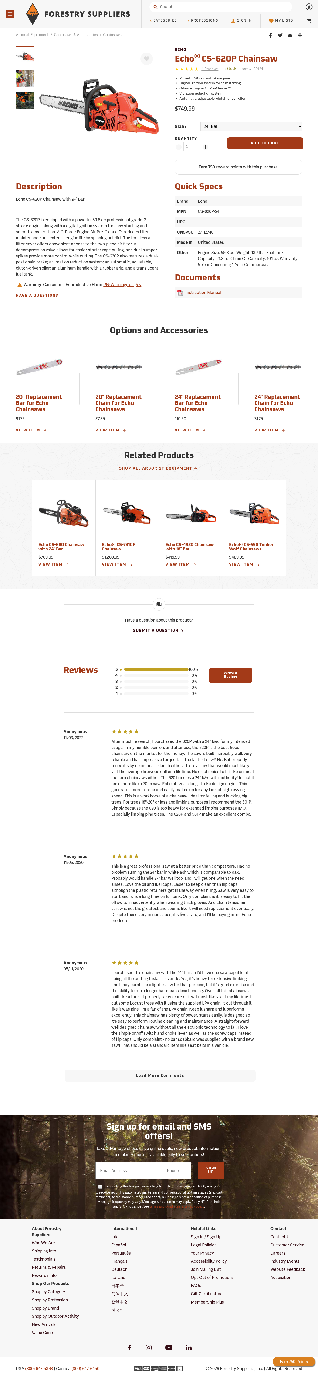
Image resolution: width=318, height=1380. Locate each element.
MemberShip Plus (207, 1302)
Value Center (44, 1332)
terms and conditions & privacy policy (177, 1206)
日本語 (117, 1285)
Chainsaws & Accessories (76, 34)
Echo (180, 50)
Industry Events (285, 1261)
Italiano (118, 1277)
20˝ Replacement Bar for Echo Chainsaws (39, 404)
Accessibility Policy (209, 1261)
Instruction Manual (202, 292)
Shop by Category (48, 1291)
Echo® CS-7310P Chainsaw (118, 547)
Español (118, 1245)
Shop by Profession (50, 1300)
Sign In (244, 21)
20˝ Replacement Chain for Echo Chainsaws (118, 404)
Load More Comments (160, 1076)
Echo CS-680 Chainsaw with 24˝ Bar (61, 547)
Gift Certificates (206, 1293)
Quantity (186, 139)
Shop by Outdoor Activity (55, 1316)
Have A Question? (37, 296)
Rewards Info (44, 1275)
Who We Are (43, 1242)
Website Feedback (287, 1269)
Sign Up (211, 1170)
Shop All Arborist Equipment (155, 469)
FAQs (196, 1285)
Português (121, 1253)
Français (119, 1261)
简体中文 (119, 1293)
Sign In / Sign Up (206, 1236)
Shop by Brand (45, 1308)
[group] (25, 56)
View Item (29, 430)
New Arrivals (44, 1324)
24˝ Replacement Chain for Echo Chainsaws (277, 404)
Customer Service (287, 1245)
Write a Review (230, 675)
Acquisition (280, 1277)
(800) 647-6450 (85, 1368)
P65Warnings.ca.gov (122, 284)
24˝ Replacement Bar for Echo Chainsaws (198, 404)
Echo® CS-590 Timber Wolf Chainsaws (251, 547)
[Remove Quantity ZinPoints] (179, 147)
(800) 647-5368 (39, 1368)
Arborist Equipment (32, 34)
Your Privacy (202, 1253)
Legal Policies (204, 1245)
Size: (180, 127)
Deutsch (119, 1269)
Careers (277, 1253)
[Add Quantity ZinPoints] (205, 147)
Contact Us (281, 1236)
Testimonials (43, 1259)
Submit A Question (156, 631)
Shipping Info (44, 1251)
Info (114, 1236)
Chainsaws (112, 34)
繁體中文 (119, 1302)
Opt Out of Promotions (212, 1277)
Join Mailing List (206, 1269)
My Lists (284, 21)
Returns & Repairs (49, 1267)
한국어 (117, 1310)
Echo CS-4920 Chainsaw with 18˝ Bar (190, 547)
